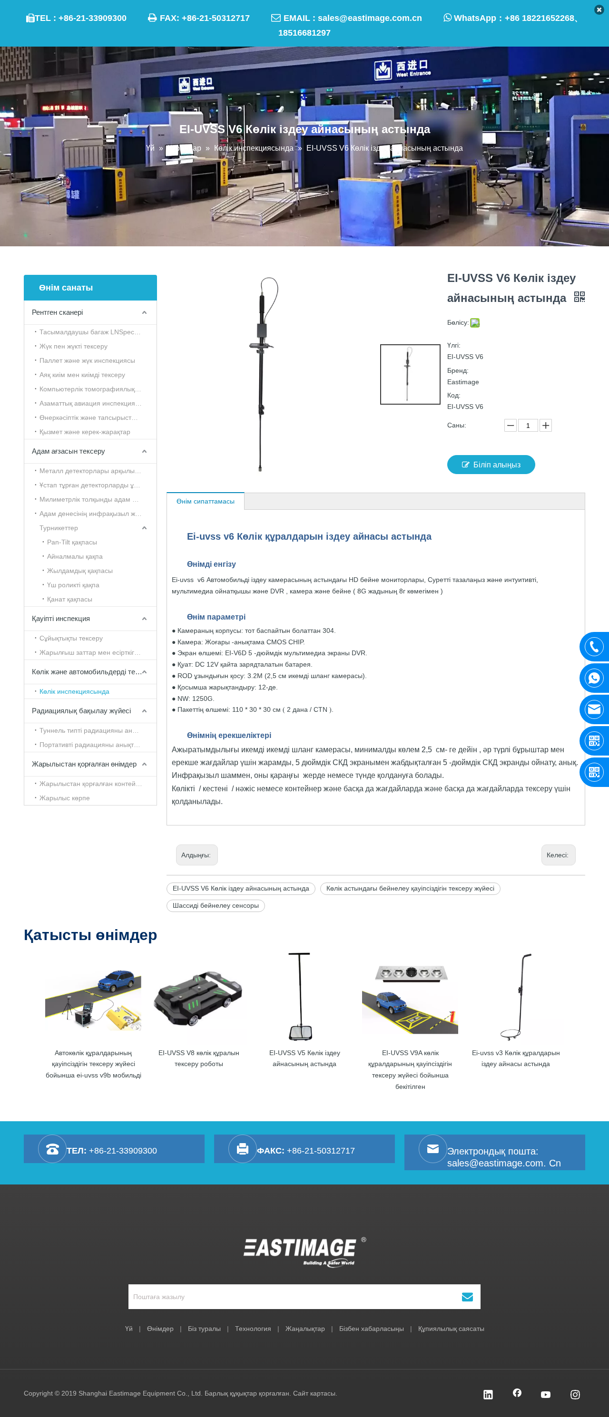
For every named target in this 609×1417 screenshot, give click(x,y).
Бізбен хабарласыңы (371, 1328)
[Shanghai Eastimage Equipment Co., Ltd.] (304, 1252)
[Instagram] (575, 1395)
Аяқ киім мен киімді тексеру (82, 375)
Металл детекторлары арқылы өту (93, 471)
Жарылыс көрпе (64, 798)
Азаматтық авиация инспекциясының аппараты (98, 403)
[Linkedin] (488, 1395)
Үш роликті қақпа (73, 585)
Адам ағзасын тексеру (68, 451)
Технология (253, 1328)
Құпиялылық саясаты (451, 1328)
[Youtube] (546, 1395)
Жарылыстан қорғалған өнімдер (84, 764)
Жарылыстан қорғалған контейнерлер (98, 783)
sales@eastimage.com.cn (370, 18)
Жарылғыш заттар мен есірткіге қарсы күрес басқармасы (98, 652)
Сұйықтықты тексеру (71, 638)
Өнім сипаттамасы (206, 501)
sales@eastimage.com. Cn (504, 1163)
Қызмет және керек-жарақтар (84, 432)
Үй (129, 1328)
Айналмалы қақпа (75, 556)
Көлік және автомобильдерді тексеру (93, 672)
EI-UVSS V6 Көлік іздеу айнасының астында (241, 888)
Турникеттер (58, 528)
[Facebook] (517, 1395)
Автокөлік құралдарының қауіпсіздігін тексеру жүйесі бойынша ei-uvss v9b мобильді (93, 1064)
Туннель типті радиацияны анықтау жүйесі (98, 730)
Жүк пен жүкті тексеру (73, 346)
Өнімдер (160, 1328)
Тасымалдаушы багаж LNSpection (92, 332)
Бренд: (458, 370)
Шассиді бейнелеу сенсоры (216, 905)
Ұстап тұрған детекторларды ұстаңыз (97, 485)
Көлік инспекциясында (74, 691)
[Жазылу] (467, 1296)
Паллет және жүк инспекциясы (87, 360)
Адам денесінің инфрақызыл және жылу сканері (98, 513)
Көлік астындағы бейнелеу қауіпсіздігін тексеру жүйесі (410, 888)
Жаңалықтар (305, 1328)
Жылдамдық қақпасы (80, 570)
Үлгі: (454, 345)
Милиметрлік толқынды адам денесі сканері (98, 499)
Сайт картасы (314, 1393)
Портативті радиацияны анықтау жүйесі (98, 744)
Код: (454, 395)
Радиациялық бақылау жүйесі (81, 711)
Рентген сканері (57, 312)
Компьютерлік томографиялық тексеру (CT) (98, 389)
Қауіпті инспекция (61, 618)
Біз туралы (204, 1328)
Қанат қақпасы (69, 599)
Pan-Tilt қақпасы (72, 542)
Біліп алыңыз (497, 465)
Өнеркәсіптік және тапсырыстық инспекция (98, 417)
